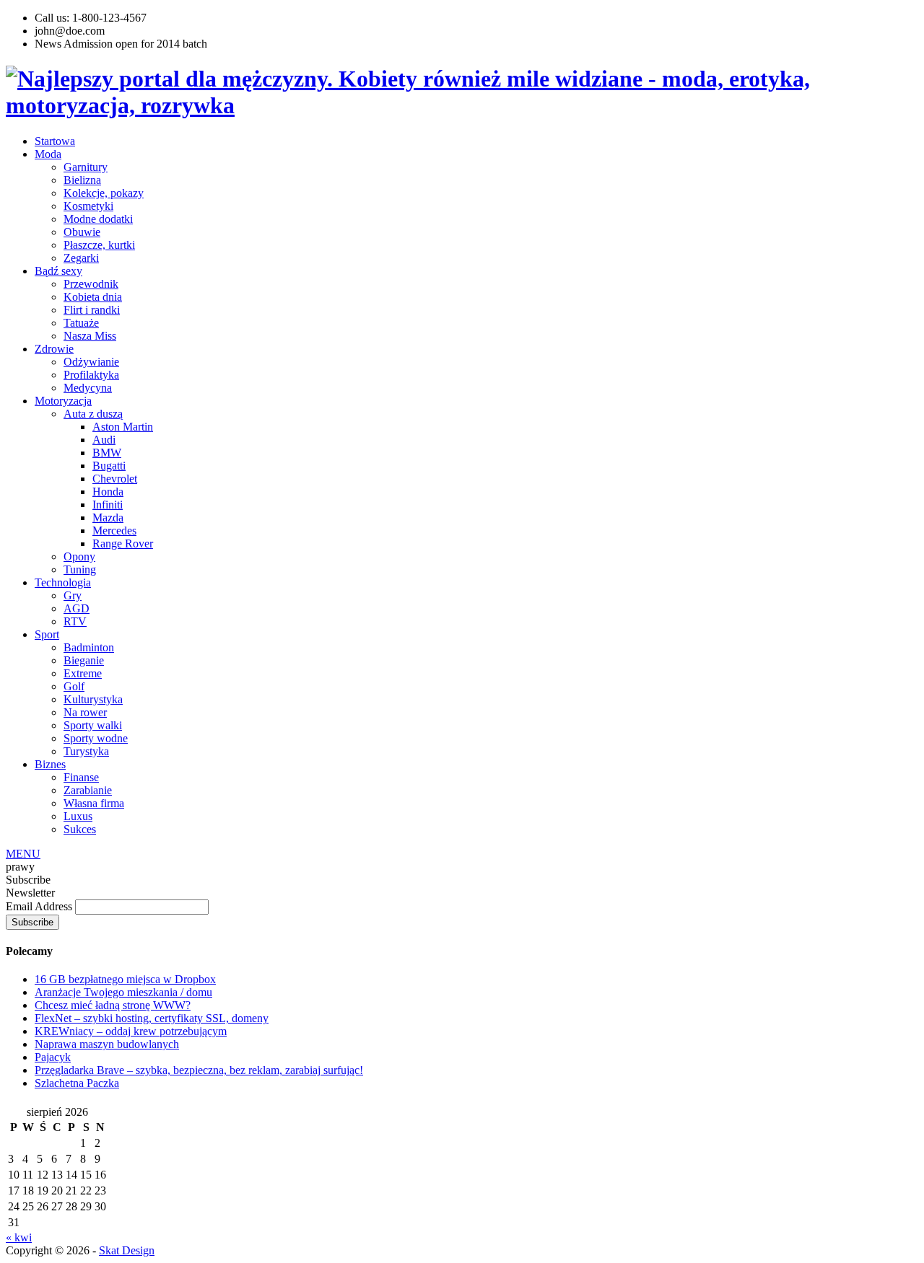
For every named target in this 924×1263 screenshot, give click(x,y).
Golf (74, 686)
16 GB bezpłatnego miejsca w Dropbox (125, 979)
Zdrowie (54, 349)
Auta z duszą (93, 414)
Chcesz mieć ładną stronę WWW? (113, 1005)
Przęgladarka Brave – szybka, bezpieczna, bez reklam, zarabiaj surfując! (199, 1070)
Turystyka (86, 751)
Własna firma (94, 803)
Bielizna (82, 180)
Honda (107, 491)
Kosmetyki (88, 206)
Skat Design (126, 1250)
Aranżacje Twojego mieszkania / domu (123, 992)
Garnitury (86, 167)
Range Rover (122, 543)
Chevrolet (114, 478)
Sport (47, 634)
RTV (75, 621)
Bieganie (84, 660)
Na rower (85, 712)
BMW (106, 452)
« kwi (19, 1237)
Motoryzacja (63, 401)
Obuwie (82, 232)
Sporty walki (93, 725)
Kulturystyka (93, 699)
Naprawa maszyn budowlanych (107, 1044)
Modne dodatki (98, 219)
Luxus (78, 816)
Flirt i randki (92, 310)
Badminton (89, 647)
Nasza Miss (90, 336)
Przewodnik (91, 284)
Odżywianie (91, 362)
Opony (79, 556)
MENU (23, 854)
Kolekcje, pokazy (104, 193)
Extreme (83, 673)
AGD (77, 608)
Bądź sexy (58, 271)
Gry (73, 595)
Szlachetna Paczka (77, 1083)
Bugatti (109, 465)
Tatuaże (81, 323)
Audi (104, 440)
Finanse (81, 777)
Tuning (80, 569)
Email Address (40, 906)
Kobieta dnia (93, 297)
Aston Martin (122, 427)
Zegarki (81, 258)
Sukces (80, 829)
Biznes (50, 764)
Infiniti (107, 504)
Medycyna (88, 388)
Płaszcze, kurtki (99, 245)
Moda (48, 154)
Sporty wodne (96, 738)
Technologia (63, 582)
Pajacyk (53, 1057)
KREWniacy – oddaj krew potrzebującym (131, 1031)
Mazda (107, 517)
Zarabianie (88, 790)
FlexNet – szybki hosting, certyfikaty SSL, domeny (152, 1018)
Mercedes (114, 530)
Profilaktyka (91, 375)
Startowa (55, 141)
